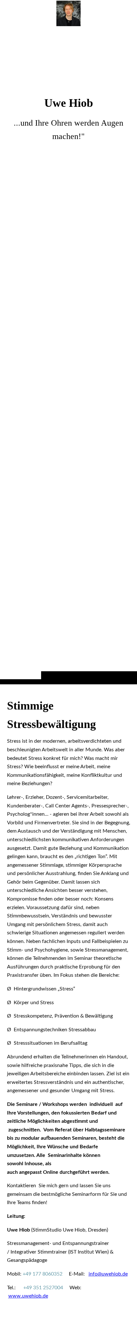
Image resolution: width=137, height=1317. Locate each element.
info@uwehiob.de (108, 1274)
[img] (68, 355)
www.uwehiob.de (28, 1296)
